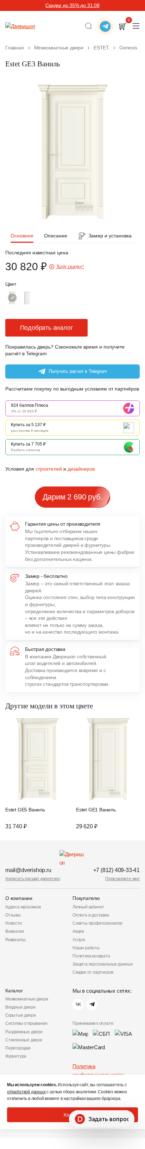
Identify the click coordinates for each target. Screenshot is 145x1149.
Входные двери (20, 1007)
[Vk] (78, 1004)
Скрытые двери (20, 1015)
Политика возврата (91, 956)
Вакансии (14, 931)
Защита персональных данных (102, 964)
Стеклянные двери (23, 1040)
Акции (78, 931)
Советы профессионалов (97, 923)
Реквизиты (15, 939)
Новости (13, 923)
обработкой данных (26, 1091)
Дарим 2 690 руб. (73, 496)
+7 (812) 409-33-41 (116, 870)
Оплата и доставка (90, 915)
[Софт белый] (27, 298)
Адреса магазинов (23, 907)
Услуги (78, 939)
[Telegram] (91, 1004)
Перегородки (18, 1048)
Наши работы (86, 947)
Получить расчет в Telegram (78, 371)
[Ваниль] (12, 298)
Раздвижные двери (24, 1031)
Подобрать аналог (46, 327)
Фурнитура (15, 1056)
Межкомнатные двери (26, 999)
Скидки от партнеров (92, 972)
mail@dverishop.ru (28, 870)
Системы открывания (26, 1023)
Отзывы (13, 915)
